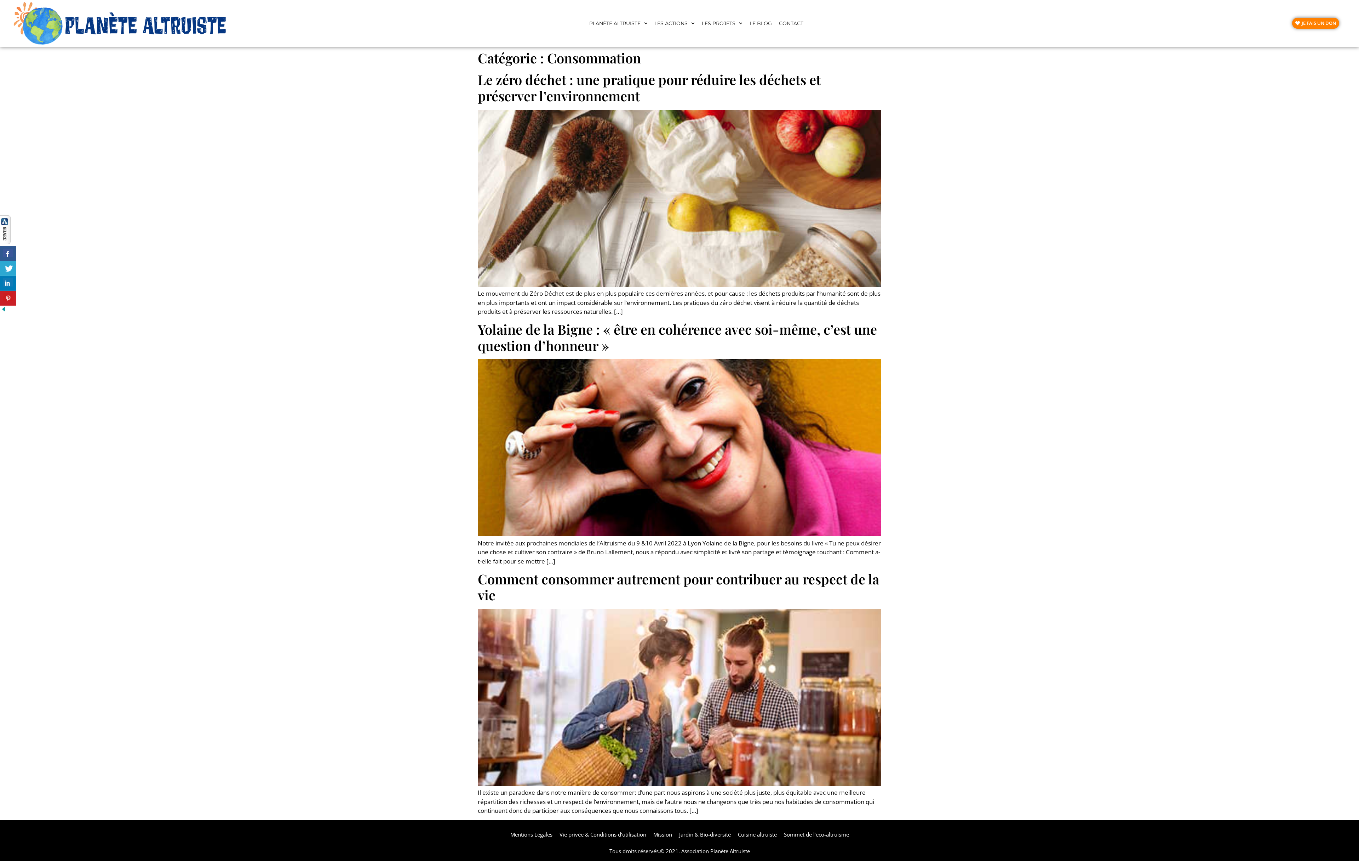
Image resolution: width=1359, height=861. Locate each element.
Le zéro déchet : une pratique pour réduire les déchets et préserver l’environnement (649, 87)
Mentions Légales (531, 834)
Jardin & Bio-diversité (705, 834)
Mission (662, 834)
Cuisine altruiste (757, 834)
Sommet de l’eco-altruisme (816, 834)
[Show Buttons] (5, 242)
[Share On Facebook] (8, 253)
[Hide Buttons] (3, 310)
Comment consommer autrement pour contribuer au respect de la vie (678, 587)
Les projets (718, 23)
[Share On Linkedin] (8, 283)
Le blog (761, 23)
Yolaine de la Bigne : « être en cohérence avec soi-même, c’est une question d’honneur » (677, 337)
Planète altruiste (615, 23)
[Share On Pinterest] (8, 298)
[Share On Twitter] (8, 268)
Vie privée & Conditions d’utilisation (603, 834)
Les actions (671, 23)
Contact (791, 23)
